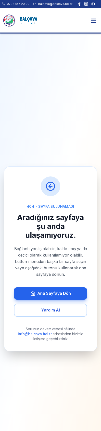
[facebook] (79, 4)
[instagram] (86, 4)
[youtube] (93, 4)
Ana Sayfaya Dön (54, 293)
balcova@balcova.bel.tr (55, 4)
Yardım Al (50, 310)
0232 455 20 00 (18, 4)
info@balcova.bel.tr (35, 334)
